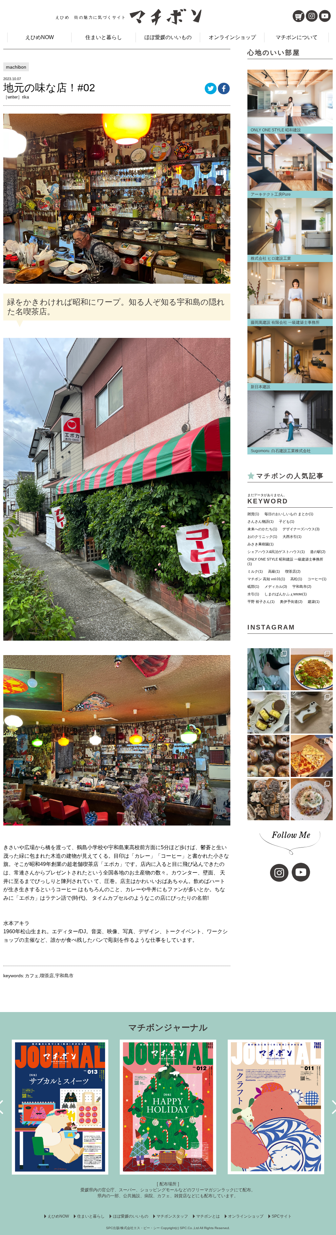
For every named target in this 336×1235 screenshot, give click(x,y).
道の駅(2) (318, 552)
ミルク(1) (255, 571)
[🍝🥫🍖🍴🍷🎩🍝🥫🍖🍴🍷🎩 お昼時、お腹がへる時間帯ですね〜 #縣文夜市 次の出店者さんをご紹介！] (312, 799)
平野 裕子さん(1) (261, 602)
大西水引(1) (292, 537)
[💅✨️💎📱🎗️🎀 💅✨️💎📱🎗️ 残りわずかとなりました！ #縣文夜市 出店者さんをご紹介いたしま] (312, 713)
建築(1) (314, 602)
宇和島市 (64, 975)
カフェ (32, 975)
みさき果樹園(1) (260, 544)
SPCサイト (282, 1216)
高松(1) (296, 579)
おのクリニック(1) (262, 537)
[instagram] (312, 16)
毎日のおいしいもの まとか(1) (288, 514)
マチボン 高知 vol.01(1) (266, 579)
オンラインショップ (232, 37)
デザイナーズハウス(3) (301, 529)
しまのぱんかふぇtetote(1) (285, 594)
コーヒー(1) (316, 579)
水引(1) (253, 594)
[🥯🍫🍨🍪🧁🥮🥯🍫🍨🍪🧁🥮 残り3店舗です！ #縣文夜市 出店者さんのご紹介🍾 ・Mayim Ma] (268, 713)
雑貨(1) (253, 514)
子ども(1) (286, 521)
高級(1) (274, 571)
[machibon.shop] (298, 16)
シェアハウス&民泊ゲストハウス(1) (276, 552)
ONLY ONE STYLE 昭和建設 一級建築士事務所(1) (285, 561)
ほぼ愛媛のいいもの (168, 37)
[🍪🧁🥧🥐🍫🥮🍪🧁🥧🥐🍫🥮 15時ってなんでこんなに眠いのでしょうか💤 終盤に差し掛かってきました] (268, 799)
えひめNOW (39, 37)
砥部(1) (253, 586)
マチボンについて (297, 37)
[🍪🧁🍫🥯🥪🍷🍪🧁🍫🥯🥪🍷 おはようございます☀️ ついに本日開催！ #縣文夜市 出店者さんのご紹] (268, 756)
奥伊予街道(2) (291, 602)
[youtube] (325, 16)
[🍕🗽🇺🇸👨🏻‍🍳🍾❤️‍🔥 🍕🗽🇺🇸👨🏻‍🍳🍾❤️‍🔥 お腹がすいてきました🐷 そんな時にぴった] (312, 756)
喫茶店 (47, 975)
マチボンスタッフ (172, 1216)
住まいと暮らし (103, 37)
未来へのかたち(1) (262, 529)
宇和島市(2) (301, 586)
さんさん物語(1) (260, 521)
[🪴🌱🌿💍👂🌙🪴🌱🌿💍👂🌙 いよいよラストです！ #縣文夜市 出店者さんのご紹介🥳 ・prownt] (268, 669)
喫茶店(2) (293, 571)
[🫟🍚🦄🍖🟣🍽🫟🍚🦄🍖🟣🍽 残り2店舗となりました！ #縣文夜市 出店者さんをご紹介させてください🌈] (312, 669)
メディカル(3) (275, 586)
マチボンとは (208, 1216)
